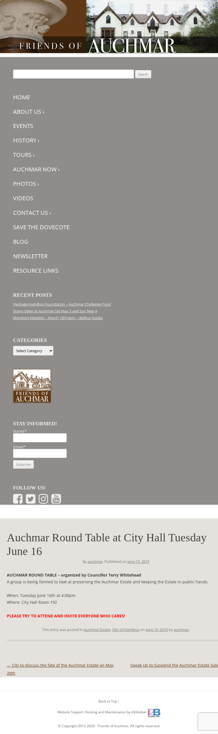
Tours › (24, 155)
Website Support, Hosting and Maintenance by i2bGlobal (101, 712)
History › (26, 140)
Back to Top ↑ (109, 701)
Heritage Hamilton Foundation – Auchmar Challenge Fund (62, 304)
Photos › (26, 184)
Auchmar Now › (36, 169)
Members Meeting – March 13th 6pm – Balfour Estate (58, 317)
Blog (20, 241)
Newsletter (30, 256)
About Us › (28, 111)
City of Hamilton (126, 629)
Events (23, 126)
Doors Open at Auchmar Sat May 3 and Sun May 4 (55, 311)
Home (21, 97)
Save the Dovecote (41, 227)
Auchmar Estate (97, 629)
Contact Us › (32, 212)
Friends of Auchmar (113, 726)
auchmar (95, 561)
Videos (23, 198)
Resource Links (35, 270)
